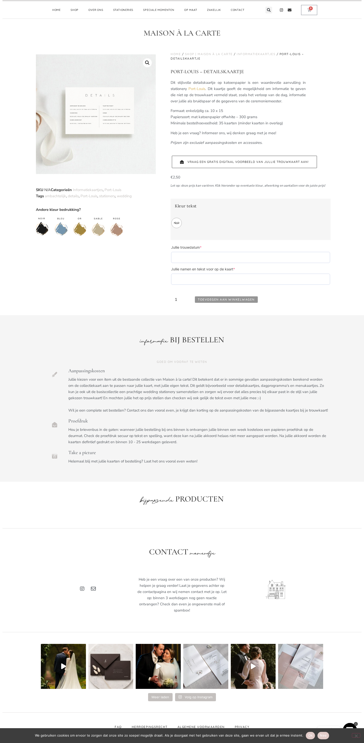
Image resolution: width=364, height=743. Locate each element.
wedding (124, 196)
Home (176, 54)
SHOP (74, 10)
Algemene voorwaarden (201, 727)
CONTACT (238, 10)
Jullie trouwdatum (194, 247)
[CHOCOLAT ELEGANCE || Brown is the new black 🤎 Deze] (110, 666)
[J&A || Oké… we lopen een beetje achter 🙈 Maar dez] (253, 666)
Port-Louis (112, 189)
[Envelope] (290, 10)
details (73, 196)
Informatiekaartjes (88, 189)
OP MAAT (190, 10)
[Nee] (356, 735)
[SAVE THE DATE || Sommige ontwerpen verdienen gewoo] (205, 666)
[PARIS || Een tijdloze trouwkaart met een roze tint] (300, 666)
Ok (310, 735)
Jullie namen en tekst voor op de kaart (211, 269)
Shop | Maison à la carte (209, 54)
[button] (268, 10)
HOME (56, 10)
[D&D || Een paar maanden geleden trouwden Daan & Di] (63, 666)
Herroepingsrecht (150, 727)
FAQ (118, 727)
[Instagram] (281, 10)
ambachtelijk (55, 196)
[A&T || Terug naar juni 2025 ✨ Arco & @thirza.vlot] (158, 666)
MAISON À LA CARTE (182, 33)
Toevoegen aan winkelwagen (226, 299)
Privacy (242, 727)
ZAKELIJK (214, 10)
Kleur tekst (186, 206)
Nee (323, 735)
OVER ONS (95, 10)
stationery (107, 196)
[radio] (177, 223)
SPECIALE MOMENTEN (158, 10)
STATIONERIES (123, 10)
